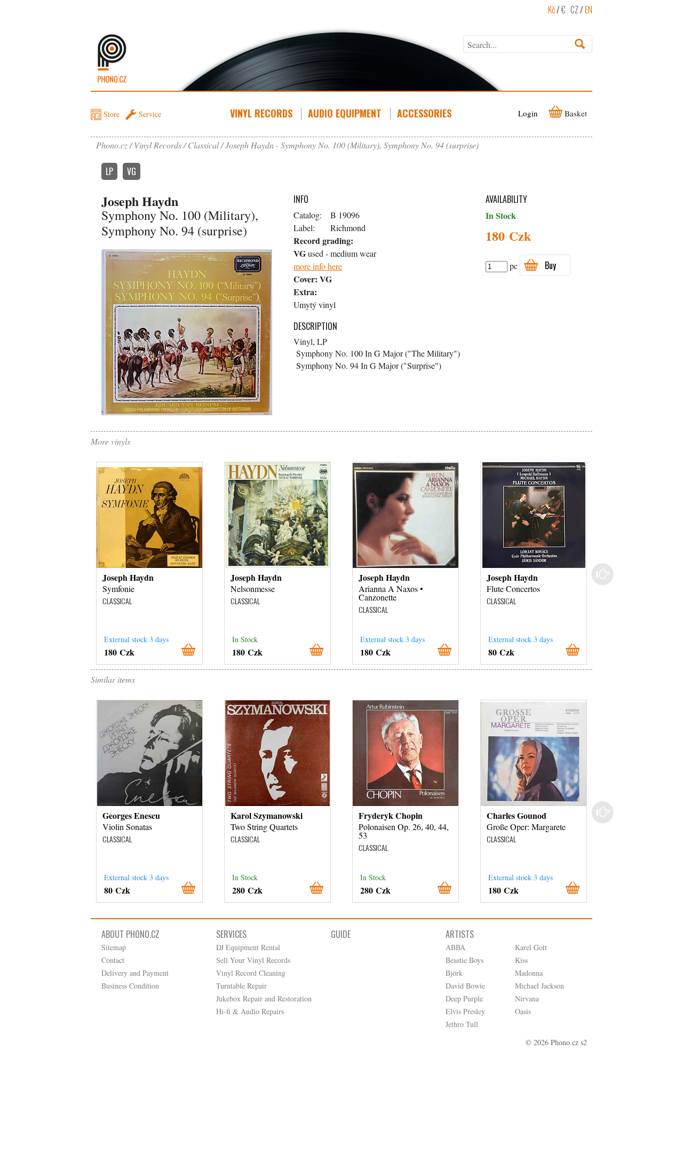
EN (588, 9)
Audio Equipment (345, 113)
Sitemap (113, 947)
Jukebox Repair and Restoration (264, 998)
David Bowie (465, 986)
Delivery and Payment (135, 973)
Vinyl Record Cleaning (250, 973)
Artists (460, 934)
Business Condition (130, 986)
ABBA (455, 947)
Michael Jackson (539, 986)
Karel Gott (531, 947)
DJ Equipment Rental (248, 947)
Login (528, 113)
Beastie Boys (464, 960)
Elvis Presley (465, 1011)
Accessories (424, 113)
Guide (341, 934)
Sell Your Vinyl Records (253, 960)
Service (150, 114)
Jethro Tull (462, 1024)
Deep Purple (464, 998)
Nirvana (527, 998)
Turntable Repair (241, 986)
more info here (317, 266)
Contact (112, 960)
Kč (551, 9)
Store (112, 114)
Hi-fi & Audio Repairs (250, 1011)
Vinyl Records (261, 113)
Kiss (521, 960)
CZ (574, 9)
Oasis (523, 1011)
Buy (550, 265)
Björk (454, 973)
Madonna (529, 973)
